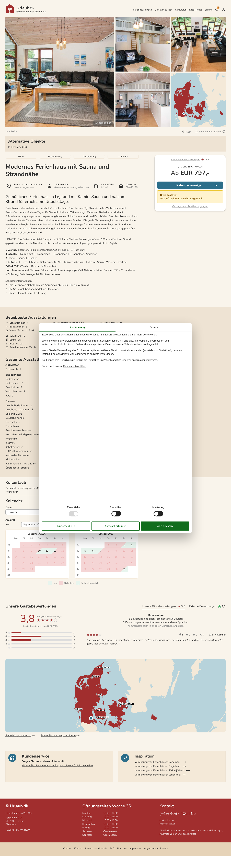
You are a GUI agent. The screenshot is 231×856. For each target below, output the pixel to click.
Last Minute (195, 9)
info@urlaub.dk (167, 823)
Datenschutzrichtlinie (96, 848)
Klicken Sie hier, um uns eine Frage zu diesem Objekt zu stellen (57, 765)
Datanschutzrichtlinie (74, 366)
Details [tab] (153, 327)
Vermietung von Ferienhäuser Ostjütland (157, 766)
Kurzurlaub (181, 9)
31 (124, 569)
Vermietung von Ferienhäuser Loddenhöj (158, 774)
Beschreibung (55, 156)
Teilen (188, 131)
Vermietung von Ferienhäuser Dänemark (157, 762)
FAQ (112, 848)
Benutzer (223, 9)
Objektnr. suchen (163, 9)
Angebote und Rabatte (156, 848)
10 (39, 550)
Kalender (123, 156)
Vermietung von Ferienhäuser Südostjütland (159, 770)
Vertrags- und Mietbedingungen (190, 206)
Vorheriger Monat (7, 524)
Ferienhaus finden (142, 9)
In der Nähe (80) (17, 147)
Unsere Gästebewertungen (185, 159)
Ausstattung (89, 156)
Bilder (21, 156)
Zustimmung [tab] (77, 327)
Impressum (135, 848)
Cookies (67, 848)
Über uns (122, 848)
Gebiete (208, 9)
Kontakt (78, 848)
